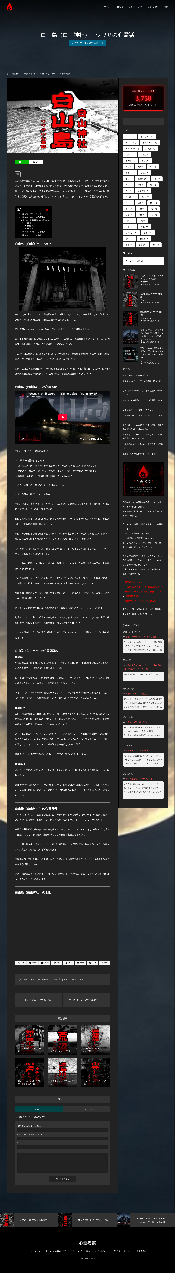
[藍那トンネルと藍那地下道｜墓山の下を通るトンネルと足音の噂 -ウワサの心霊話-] (130, 354)
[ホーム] (8, 73)
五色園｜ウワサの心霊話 (133, 454)
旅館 (145, 197)
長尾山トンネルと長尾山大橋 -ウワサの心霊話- (151, 277)
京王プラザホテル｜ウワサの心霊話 (141, 637)
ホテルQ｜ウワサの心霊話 (137, 750)
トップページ (128, 375)
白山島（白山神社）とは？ (29, 214)
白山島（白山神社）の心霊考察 (31, 232)
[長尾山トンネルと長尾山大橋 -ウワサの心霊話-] (130, 281)
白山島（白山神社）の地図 (29, 235)
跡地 (148, 233)
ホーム (107, 7)
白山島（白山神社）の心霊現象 (31, 217)
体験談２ (30, 226)
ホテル (131, 143)
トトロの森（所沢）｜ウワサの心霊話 (139, 400)
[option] (48, 1220)
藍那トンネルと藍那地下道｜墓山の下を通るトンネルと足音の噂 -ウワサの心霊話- (151, 352)
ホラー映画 (132, 149)
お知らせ (119, 7)
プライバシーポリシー (121, 1251)
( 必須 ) (29, 1126)
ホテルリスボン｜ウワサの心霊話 (137, 381)
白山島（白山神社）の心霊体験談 (36, 220)
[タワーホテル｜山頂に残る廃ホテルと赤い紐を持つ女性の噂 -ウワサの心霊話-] (130, 336)
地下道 (130, 161)
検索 (166, 7)
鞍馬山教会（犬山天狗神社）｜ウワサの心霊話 (143, 444)
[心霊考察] (9, 7)
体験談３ (30, 229)
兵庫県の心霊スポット (151, 284)
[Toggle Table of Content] (46, 210)
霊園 (142, 245)
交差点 (150, 149)
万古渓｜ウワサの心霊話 (136, 722)
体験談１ (30, 223)
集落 (129, 245)
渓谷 (129, 215)
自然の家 (131, 233)
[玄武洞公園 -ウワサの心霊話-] (130, 299)
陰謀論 (144, 239)
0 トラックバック (86, 1109)
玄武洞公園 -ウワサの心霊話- (151, 295)
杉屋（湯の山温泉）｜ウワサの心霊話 (139, 391)
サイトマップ (34, 1251)
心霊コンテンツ (135, 7)
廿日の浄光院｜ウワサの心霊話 (139, 779)
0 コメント (39, 1109)
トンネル (147, 137)
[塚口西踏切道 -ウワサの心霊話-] (130, 318)
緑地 (144, 227)
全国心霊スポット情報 (132, 410)
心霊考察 (31, 979)
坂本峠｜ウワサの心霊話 (136, 694)
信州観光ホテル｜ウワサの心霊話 (137, 416)
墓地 (130, 173)
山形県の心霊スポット (95, 43)
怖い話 (130, 197)
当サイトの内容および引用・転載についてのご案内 (68, 1251)
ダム (130, 137)
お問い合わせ (101, 1251)
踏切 (129, 239)
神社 (66, 979)
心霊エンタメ (153, 7)
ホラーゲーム (150, 143)
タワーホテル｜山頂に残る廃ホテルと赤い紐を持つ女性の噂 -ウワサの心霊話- (151, 333)
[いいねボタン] (18, 174)
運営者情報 (141, 1251)
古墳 (144, 155)
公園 (130, 155)
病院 (129, 221)
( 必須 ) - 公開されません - (30, 1134)
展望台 (142, 179)
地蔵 (145, 161)
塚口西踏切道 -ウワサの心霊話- (151, 313)
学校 (144, 173)
